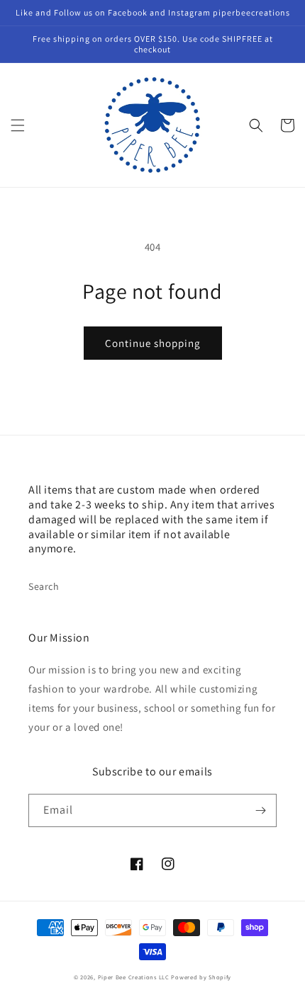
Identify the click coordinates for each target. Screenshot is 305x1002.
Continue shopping (153, 343)
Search (44, 586)
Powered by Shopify (201, 977)
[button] (17, 125)
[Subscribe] (260, 810)
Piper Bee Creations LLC (134, 977)
